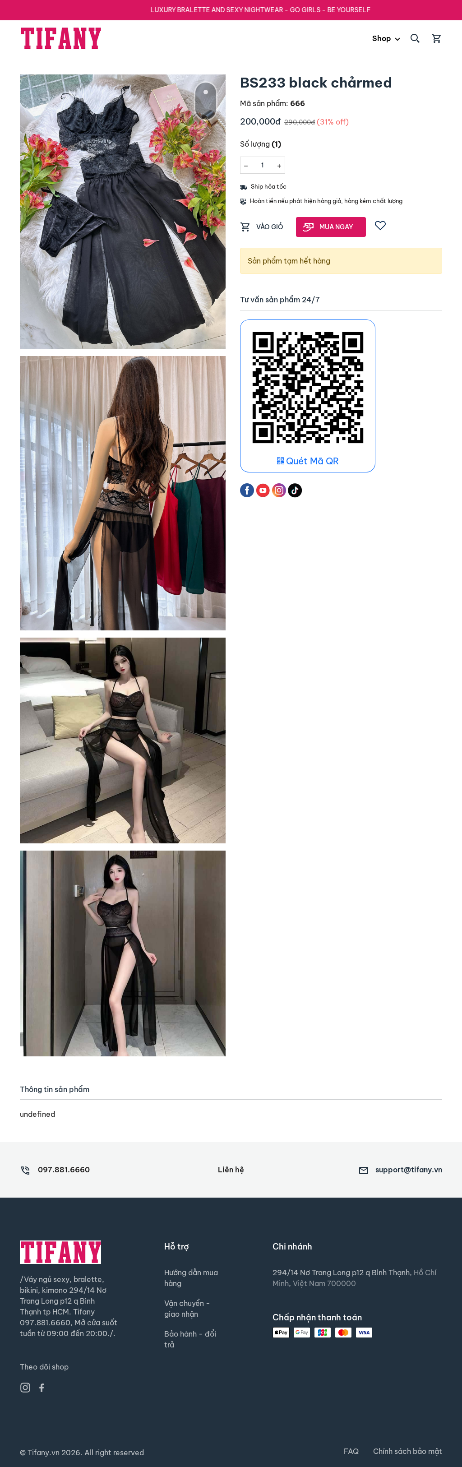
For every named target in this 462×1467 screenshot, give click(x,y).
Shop (381, 38)
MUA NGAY (336, 227)
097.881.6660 (64, 1169)
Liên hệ (231, 1169)
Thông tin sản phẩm (54, 1089)
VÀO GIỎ (269, 227)
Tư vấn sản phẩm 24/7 (280, 300)
